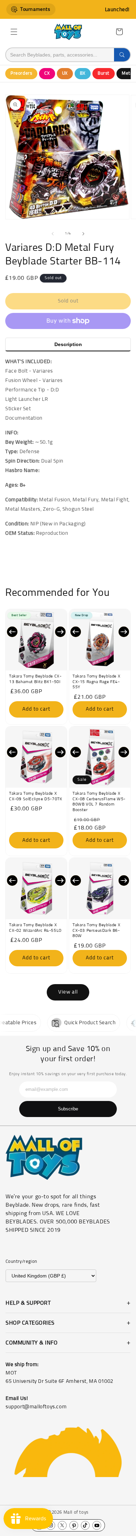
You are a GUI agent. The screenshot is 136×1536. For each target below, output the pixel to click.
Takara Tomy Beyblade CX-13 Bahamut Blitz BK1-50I (35, 679)
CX (47, 73)
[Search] (122, 54)
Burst (103, 73)
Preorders (21, 73)
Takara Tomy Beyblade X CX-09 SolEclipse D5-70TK (35, 796)
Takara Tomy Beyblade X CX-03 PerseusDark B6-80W (96, 930)
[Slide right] (83, 233)
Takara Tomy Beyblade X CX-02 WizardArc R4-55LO (35, 928)
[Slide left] (52, 233)
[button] (14, 31)
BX (82, 73)
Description (68, 344)
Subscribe (68, 1108)
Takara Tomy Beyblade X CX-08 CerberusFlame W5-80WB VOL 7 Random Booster (99, 802)
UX (65, 73)
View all (68, 992)
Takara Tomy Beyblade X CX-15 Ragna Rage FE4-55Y (96, 681)
